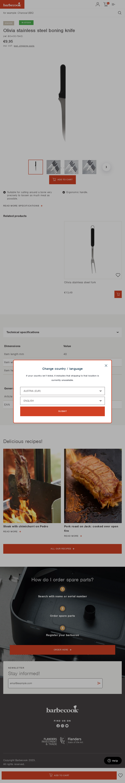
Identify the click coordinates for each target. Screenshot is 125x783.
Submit (62, 411)
